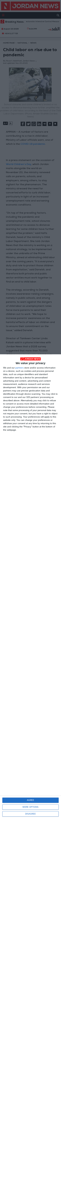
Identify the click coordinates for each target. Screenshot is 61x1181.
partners (19, 368)
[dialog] (30, 767)
